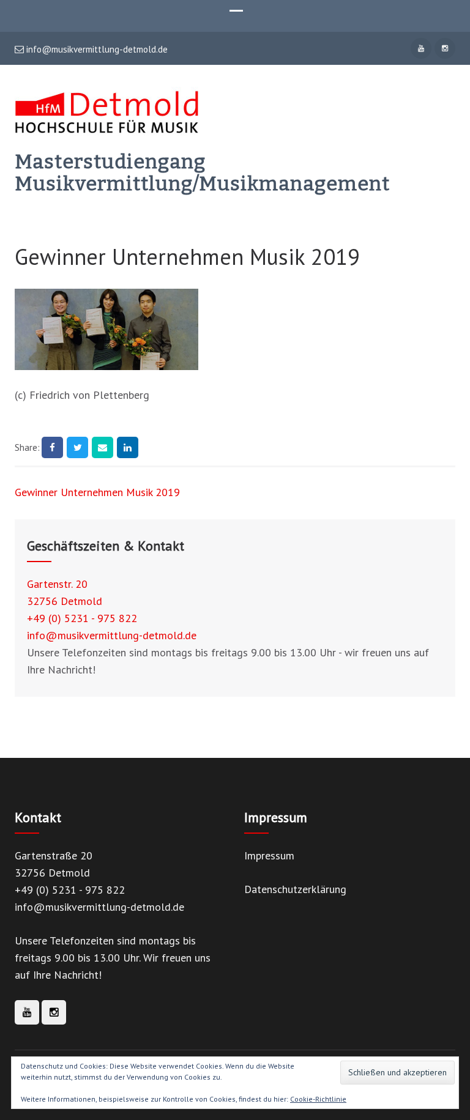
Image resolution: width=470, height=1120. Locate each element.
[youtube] (421, 48)
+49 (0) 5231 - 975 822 (82, 618)
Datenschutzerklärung (295, 889)
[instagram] (445, 48)
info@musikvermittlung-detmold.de (96, 49)
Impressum (269, 855)
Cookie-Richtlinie (318, 1098)
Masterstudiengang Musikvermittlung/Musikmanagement (202, 172)
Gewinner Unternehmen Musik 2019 (97, 492)
